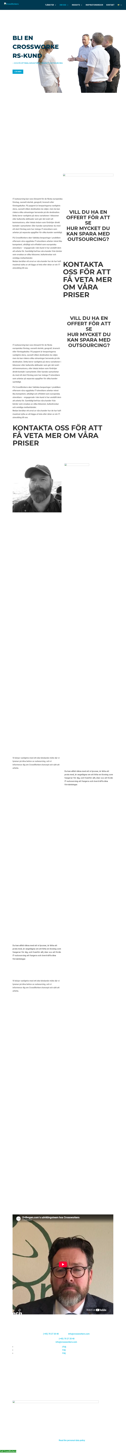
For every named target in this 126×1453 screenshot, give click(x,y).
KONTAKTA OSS (24, 1181)
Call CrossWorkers (8, 1451)
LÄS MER (17, 72)
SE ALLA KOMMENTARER (80, 155)
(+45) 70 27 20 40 (51, 1334)
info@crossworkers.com (79, 1334)
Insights (76, 5)
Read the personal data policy (72, 1440)
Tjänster (49, 5)
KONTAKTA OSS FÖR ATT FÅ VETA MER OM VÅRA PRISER (87, 279)
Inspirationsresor (94, 5)
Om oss (63, 5)
